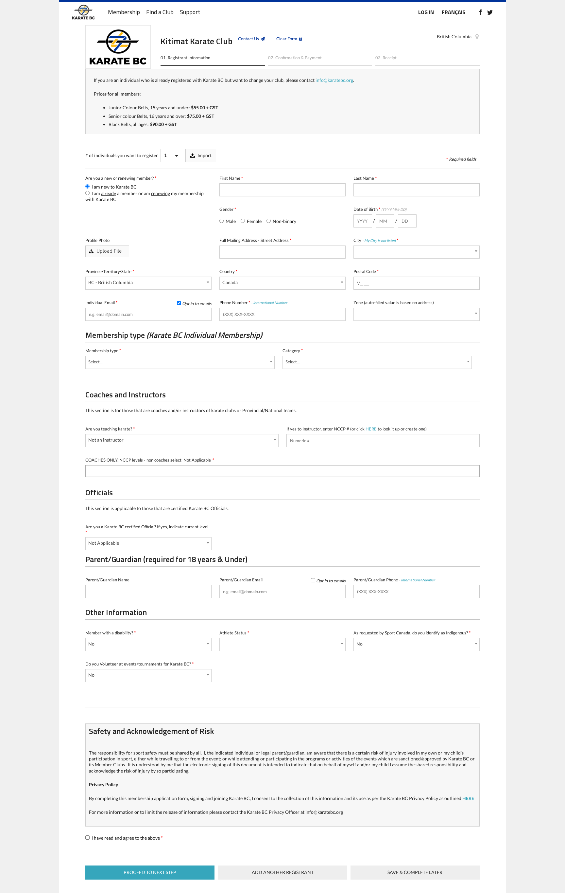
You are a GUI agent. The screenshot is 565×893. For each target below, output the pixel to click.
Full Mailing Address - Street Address (255, 240)
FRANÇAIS (453, 12)
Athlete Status (234, 632)
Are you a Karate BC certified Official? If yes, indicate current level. (147, 529)
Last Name (365, 178)
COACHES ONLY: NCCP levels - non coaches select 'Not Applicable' (149, 460)
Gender (227, 209)
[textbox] (89, 470)
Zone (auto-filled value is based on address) (393, 302)
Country (228, 271)
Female (254, 221)
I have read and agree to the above (127, 838)
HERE (371, 428)
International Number (270, 303)
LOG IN (426, 12)
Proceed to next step (150, 872)
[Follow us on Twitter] (490, 12)
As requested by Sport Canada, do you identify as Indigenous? (412, 632)
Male (230, 221)
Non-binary (284, 221)
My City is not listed (380, 240)
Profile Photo (97, 240)
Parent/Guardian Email (282, 580)
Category (292, 350)
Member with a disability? (110, 632)
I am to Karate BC (114, 187)
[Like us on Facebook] (480, 12)
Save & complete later (414, 872)
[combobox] (416, 252)
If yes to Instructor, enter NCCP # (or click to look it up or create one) (356, 428)
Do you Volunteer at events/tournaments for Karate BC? (139, 663)
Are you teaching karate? (110, 428)
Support (190, 12)
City (375, 240)
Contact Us (248, 38)
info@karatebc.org (334, 80)
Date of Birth (379, 209)
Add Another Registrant (283, 872)
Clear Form (286, 38)
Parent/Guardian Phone (394, 579)
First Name (231, 178)
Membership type (103, 350)
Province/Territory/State (109, 271)
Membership (124, 12)
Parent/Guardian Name (107, 579)
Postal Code (366, 271)
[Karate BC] (83, 12)
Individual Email (148, 302)
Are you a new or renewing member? (120, 178)
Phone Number (253, 302)
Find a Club (160, 12)
